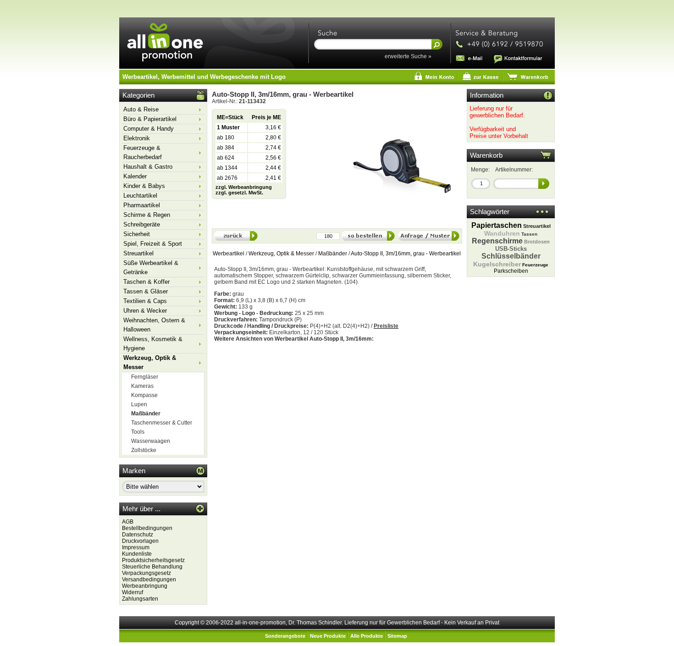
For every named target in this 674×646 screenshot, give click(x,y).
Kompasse (144, 395)
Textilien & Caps (145, 301)
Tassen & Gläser (145, 291)
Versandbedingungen (149, 579)
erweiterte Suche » (408, 56)
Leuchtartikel (140, 195)
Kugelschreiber (497, 264)
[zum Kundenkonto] (390, 77)
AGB (127, 522)
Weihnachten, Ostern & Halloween (154, 325)
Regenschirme (497, 241)
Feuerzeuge (535, 264)
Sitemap (397, 636)
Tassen (529, 234)
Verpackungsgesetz (146, 573)
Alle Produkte (366, 636)
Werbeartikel (228, 253)
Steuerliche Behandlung (152, 566)
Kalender (135, 176)
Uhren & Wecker (145, 310)
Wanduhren (502, 233)
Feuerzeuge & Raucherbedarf (142, 152)
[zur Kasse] (436, 77)
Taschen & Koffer (146, 281)
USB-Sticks (511, 248)
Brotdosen (537, 241)
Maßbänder (332, 253)
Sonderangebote (285, 636)
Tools (137, 432)
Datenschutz (137, 534)
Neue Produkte (328, 636)
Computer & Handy (148, 128)
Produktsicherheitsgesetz (153, 560)
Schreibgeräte (141, 224)
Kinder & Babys (144, 185)
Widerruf (132, 592)
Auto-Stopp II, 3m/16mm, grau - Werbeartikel (406, 253)
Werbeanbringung (144, 586)
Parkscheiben (511, 271)
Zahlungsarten (140, 599)
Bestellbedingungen (147, 528)
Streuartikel (138, 253)
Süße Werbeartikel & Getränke (150, 268)
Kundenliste (137, 554)
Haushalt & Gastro (147, 166)
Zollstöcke (143, 450)
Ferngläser (144, 377)
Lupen (139, 404)
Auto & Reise (141, 109)
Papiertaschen (496, 225)
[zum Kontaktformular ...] (517, 57)
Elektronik (136, 138)
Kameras (142, 386)
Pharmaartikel (141, 205)
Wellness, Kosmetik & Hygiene (152, 344)
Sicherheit (136, 234)
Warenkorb (486, 155)
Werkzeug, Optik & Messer (281, 253)
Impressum (135, 547)
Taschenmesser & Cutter (161, 423)
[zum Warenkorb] (484, 77)
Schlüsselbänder (511, 256)
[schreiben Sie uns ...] (470, 57)
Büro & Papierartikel (150, 119)
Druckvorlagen (140, 541)
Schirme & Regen (146, 214)
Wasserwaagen (150, 441)
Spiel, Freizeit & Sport (152, 243)
